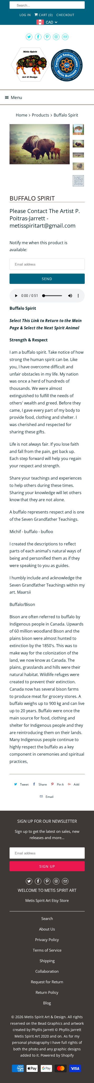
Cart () (45, 15)
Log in (25, 15)
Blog (47, 1002)
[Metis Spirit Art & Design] (47, 65)
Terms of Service (47, 950)
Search (47, 918)
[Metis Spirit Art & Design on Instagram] (56, 36)
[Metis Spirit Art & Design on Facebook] (38, 36)
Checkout (65, 15)
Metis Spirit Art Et (40, 900)
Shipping (47, 960)
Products (40, 115)
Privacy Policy (47, 939)
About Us (47, 929)
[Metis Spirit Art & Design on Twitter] (29, 36)
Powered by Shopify (57, 1055)
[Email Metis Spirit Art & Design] (65, 36)
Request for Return (47, 981)
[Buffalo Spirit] (40, 144)
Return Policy (47, 992)
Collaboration (47, 971)
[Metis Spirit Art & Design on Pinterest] (47, 36)
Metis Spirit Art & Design (45, 1016)
